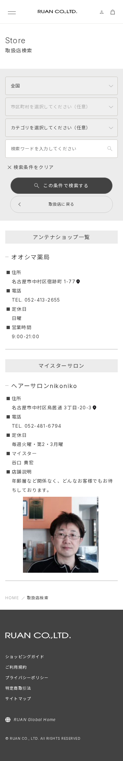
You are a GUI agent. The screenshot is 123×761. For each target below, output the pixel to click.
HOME (12, 597)
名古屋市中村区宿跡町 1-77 (43, 281)
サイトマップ (18, 698)
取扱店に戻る (61, 204)
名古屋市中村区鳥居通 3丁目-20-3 (52, 407)
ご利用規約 (16, 667)
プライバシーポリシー (27, 677)
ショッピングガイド (24, 656)
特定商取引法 (18, 688)
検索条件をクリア (33, 167)
